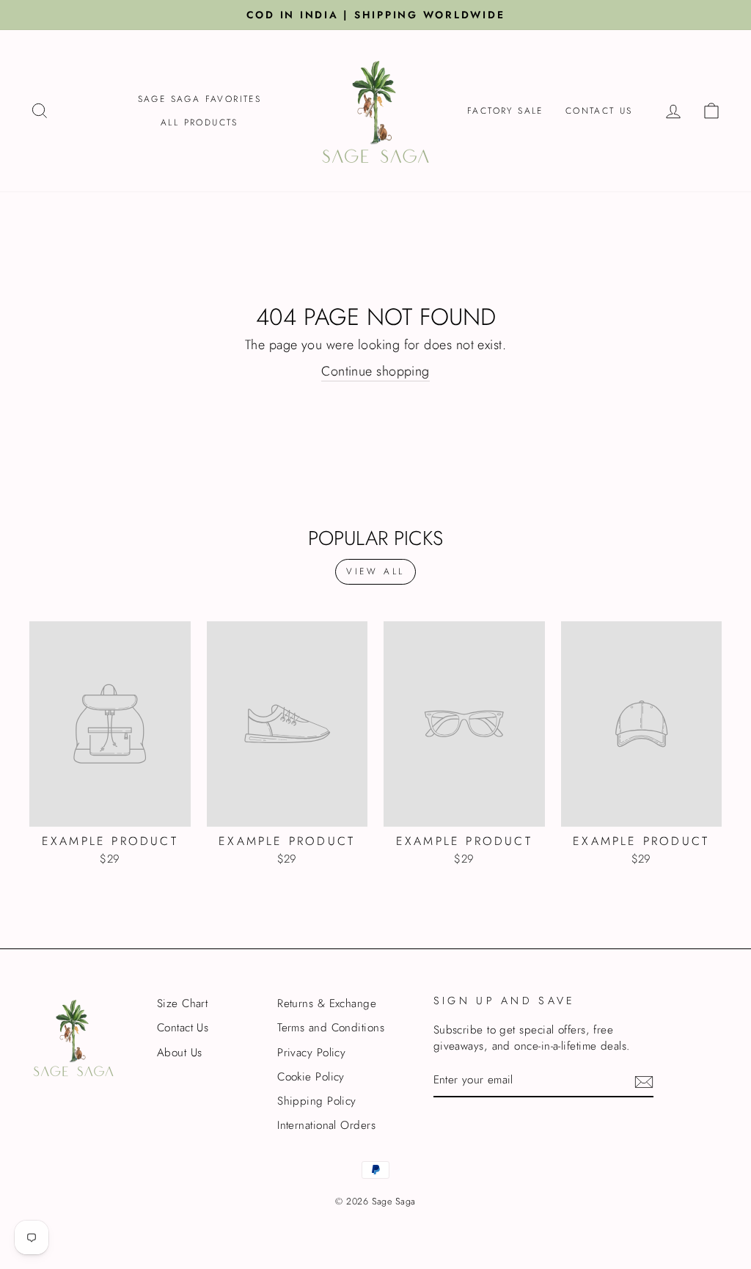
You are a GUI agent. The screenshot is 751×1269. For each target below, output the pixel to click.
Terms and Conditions (330, 1028)
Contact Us (599, 110)
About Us (179, 1053)
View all (375, 571)
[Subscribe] (643, 1081)
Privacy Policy (311, 1053)
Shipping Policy (316, 1101)
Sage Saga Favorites (200, 99)
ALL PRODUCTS (199, 122)
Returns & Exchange (326, 1003)
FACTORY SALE (505, 110)
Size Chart (182, 1003)
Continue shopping (375, 371)
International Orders (326, 1125)
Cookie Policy (311, 1077)
